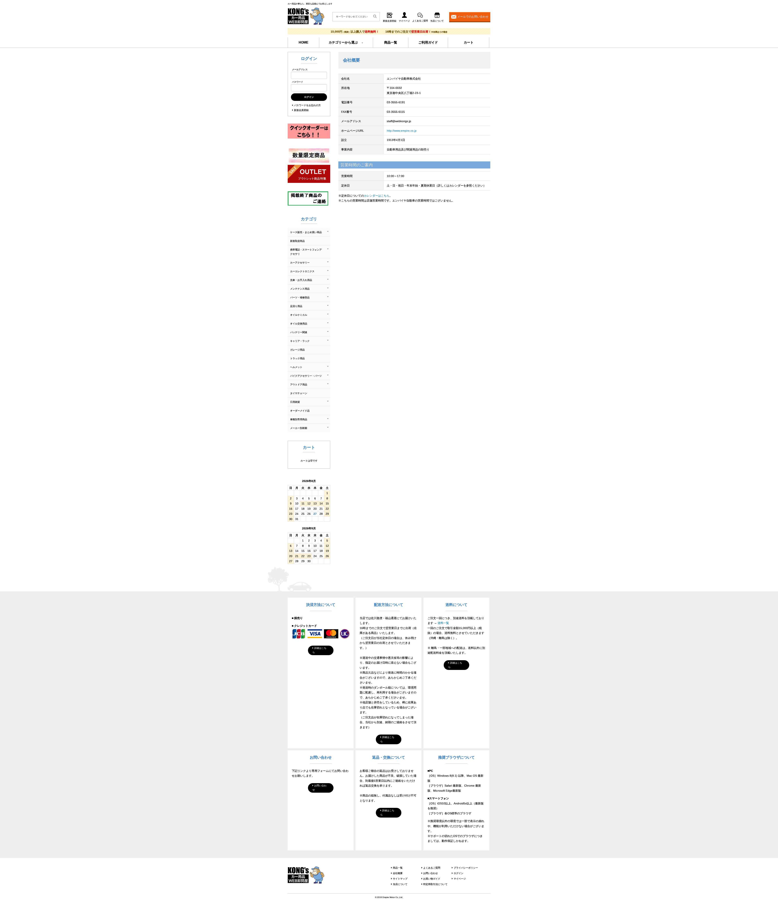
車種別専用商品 (298, 419)
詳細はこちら (319, 650)
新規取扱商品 (297, 241)
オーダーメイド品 (300, 410)
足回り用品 (296, 306)
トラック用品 (297, 358)
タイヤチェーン (298, 393)
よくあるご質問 (431, 867)
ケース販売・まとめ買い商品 (306, 232)
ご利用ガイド (428, 42)
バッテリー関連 (298, 332)
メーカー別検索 (298, 428)
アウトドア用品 (298, 384)
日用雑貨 (295, 402)
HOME (303, 42)
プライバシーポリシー (466, 867)
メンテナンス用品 (300, 288)
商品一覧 (390, 42)
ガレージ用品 (297, 349)
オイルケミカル (298, 314)
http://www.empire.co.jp (402, 130)
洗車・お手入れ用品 (301, 280)
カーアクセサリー (300, 262)
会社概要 (398, 873)
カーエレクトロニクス (302, 271)
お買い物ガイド (431, 878)
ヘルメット (296, 367)
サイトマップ (400, 878)
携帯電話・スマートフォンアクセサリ (306, 251)
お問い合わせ (319, 787)
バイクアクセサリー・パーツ (306, 375)
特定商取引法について (435, 884)
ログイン (458, 873)
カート (468, 42)
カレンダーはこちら (376, 195)
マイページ (460, 878)
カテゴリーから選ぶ (343, 42)
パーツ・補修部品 (300, 297)
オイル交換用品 (298, 323)
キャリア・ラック (300, 341)
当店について (400, 884)
